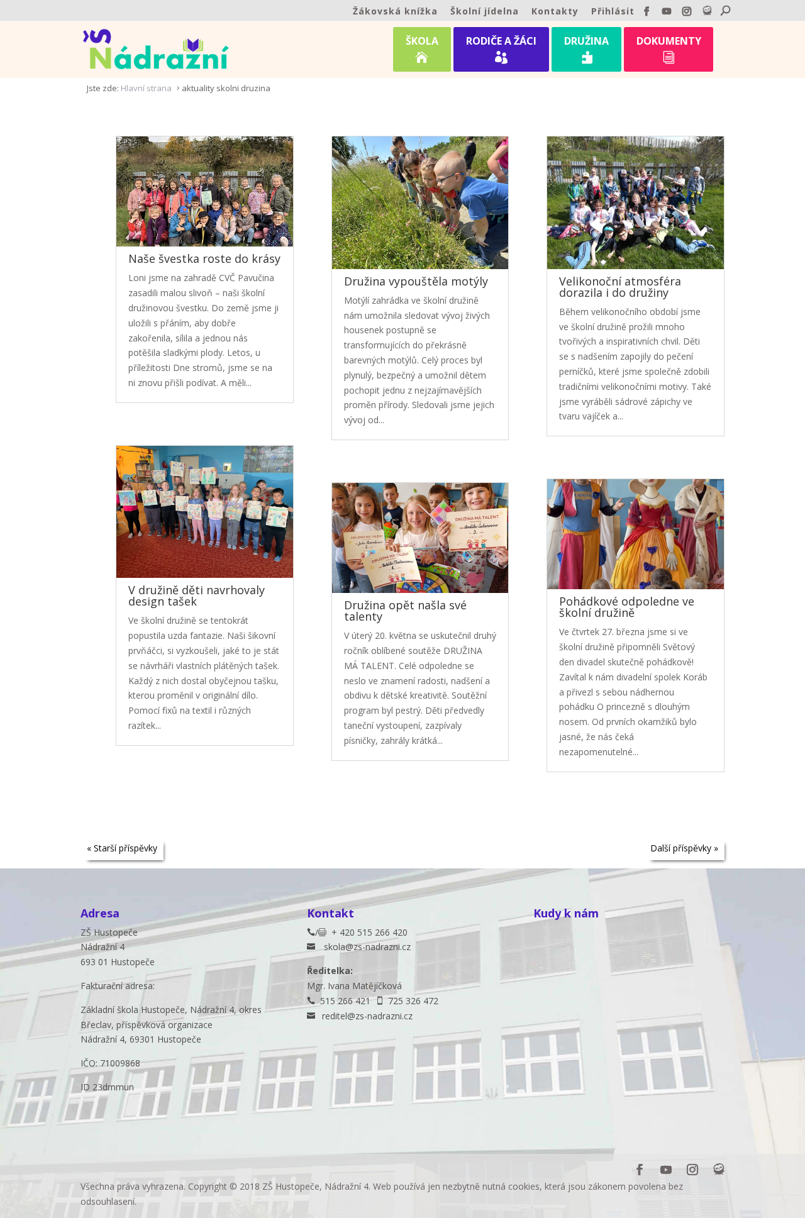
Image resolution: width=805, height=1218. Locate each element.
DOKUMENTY (668, 49)
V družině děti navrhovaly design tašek (196, 595)
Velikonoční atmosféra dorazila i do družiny (620, 287)
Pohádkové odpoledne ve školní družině (626, 607)
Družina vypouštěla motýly (416, 281)
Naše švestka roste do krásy (204, 258)
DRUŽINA (586, 49)
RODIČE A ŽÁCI (501, 49)
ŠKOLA (422, 49)
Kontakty (555, 12)
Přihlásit (613, 12)
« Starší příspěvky (122, 848)
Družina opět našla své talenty (405, 610)
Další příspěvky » (684, 848)
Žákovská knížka (395, 12)
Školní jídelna (484, 12)
